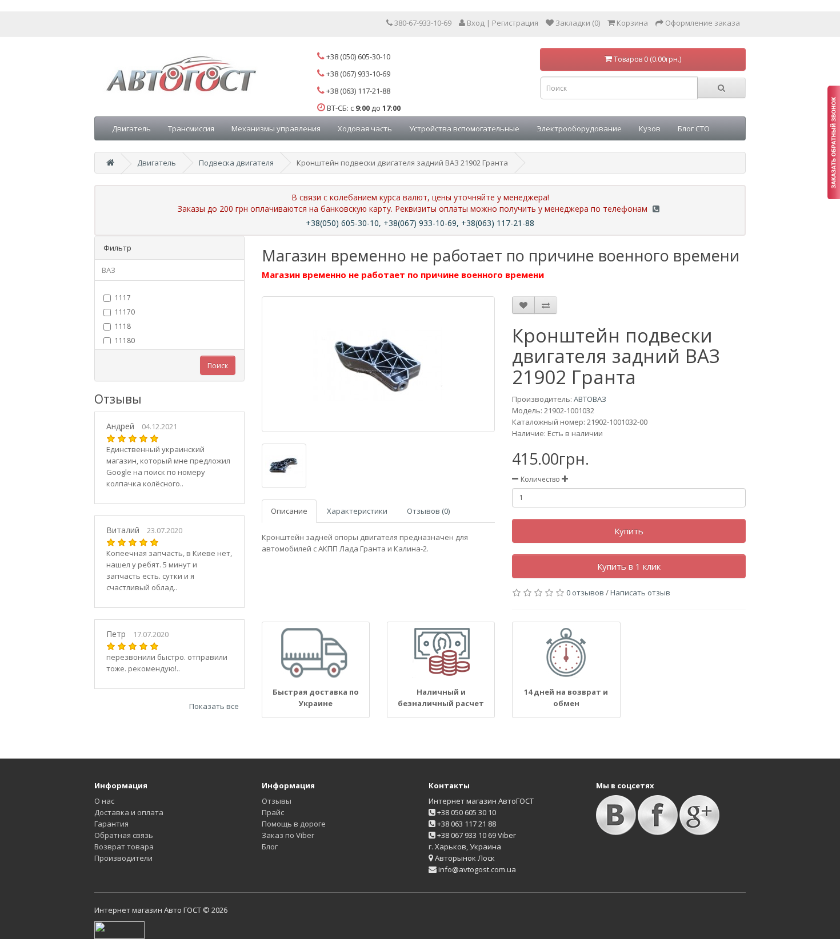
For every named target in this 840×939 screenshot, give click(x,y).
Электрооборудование (579, 128)
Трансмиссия (191, 128)
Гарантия (111, 824)
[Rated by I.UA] (119, 929)
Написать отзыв (640, 592)
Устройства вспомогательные (464, 128)
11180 (125, 340)
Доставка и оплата (128, 812)
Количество (540, 479)
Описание (289, 511)
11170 (125, 312)
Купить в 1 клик (629, 566)
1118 (123, 326)
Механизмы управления (276, 128)
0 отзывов (585, 592)
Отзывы (276, 801)
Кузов (650, 128)
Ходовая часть (365, 128)
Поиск (217, 365)
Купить (628, 531)
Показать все (214, 706)
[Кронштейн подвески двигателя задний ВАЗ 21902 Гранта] (378, 364)
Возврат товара (124, 846)
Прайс (273, 812)
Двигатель (131, 128)
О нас (104, 801)
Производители (123, 858)
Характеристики (357, 511)
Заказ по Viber (288, 835)
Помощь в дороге (294, 824)
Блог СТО (694, 128)
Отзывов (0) (428, 511)
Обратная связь (123, 835)
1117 (123, 298)
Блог (270, 846)
